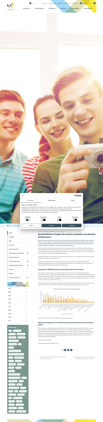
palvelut (19, 384)
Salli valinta (51, 225)
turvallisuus (23, 391)
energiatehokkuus (13, 340)
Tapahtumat (60, 3)
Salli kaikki (71, 225)
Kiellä (31, 225)
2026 (9, 288)
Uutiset (48, 231)
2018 (9, 317)
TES (16, 391)
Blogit (10, 241)
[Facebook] (71, 350)
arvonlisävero (17, 330)
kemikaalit (18, 361)
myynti (24, 377)
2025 (9, 292)
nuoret (21, 381)
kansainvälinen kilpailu (14, 351)
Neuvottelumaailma (13, 249)
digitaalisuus (12, 337)
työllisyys (19, 401)
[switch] (44, 220)
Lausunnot (11, 245)
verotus (21, 408)
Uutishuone (74, 8)
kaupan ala (54, 231)
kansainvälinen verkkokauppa (16, 354)
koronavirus (20, 364)
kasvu (10, 357)
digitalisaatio (21, 337)
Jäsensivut (44, 3)
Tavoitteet (26, 8)
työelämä (11, 401)
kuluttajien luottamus (14, 374)
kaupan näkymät (19, 357)
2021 (9, 306)
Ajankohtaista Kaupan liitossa (16, 265)
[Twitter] (65, 350)
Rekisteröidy (75, 3)
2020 (9, 310)
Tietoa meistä (88, 8)
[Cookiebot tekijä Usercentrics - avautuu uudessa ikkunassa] (75, 196)
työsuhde (11, 404)
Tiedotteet (11, 237)
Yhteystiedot (67, 3)
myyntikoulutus (13, 381)
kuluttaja (18, 367)
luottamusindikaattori (14, 377)
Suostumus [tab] (30, 200)
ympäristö (11, 411)
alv (10, 330)
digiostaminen (21, 334)
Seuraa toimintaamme (14, 277)
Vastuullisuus (39, 8)
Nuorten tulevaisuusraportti (61, 231)
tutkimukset (21, 394)
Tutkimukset (12, 394)
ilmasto (11, 347)
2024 (9, 295)
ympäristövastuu (21, 411)
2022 (9, 302)
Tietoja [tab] (72, 200)
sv (32, 3)
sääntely (23, 388)
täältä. (57, 343)
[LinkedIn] (68, 350)
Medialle (11, 273)
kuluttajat (11, 371)
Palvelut (63, 8)
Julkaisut (11, 269)
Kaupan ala (52, 8)
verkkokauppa (12, 408)
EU (19, 344)
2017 (9, 320)
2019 (9, 313)
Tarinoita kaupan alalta (14, 261)
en (34, 3)
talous (10, 391)
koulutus (11, 367)
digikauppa (12, 334)
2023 (9, 299)
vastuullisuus (20, 404)
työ (10, 398)
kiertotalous (12, 364)
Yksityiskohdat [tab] (51, 200)
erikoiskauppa (12, 344)
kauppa (11, 361)
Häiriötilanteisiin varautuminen (16, 253)
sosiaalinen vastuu (13, 388)
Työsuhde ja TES (52, 3)
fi (30, 3)
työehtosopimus (17, 398)
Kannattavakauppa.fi (14, 257)
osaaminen (12, 384)
